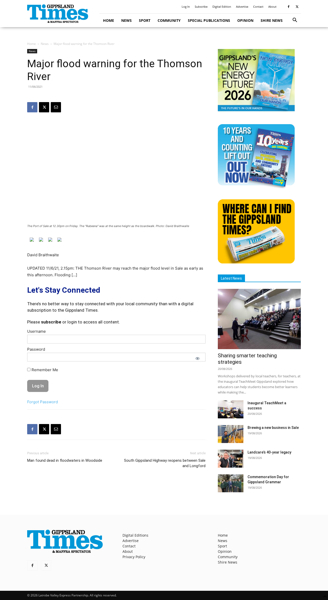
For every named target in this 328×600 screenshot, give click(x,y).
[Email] (56, 107)
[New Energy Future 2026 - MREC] (256, 111)
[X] (297, 6)
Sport (144, 20)
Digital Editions (135, 535)
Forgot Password (42, 401)
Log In (186, 6)
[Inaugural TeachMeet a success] (230, 409)
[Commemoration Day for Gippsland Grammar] (230, 483)
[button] (295, 20)
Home (108, 20)
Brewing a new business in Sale (273, 428)
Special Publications (209, 20)
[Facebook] (288, 6)
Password (36, 349)
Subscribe (201, 6)
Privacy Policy (133, 556)
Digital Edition (221, 6)
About (272, 6)
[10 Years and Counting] (256, 186)
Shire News (272, 20)
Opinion (245, 20)
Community (169, 20)
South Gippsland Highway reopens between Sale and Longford (165, 463)
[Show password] (198, 358)
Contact (258, 6)
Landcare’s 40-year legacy (269, 452)
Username (36, 331)
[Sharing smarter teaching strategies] (259, 319)
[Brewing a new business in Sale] (230, 434)
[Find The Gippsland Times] (256, 262)
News (126, 20)
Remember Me (44, 369)
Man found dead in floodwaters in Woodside (64, 460)
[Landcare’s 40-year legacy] (230, 459)
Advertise (242, 6)
